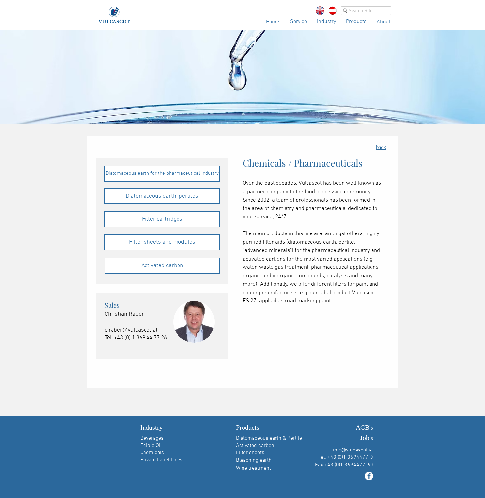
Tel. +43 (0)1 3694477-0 (346, 457)
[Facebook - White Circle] (369, 476)
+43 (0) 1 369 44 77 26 (140, 338)
